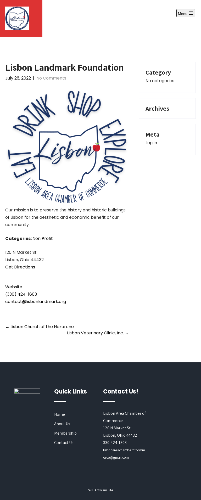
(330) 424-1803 (21, 294)
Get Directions (20, 267)
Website (13, 287)
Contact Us (64, 442)
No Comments (51, 78)
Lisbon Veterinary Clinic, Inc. (98, 333)
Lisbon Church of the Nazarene (39, 327)
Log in (151, 143)
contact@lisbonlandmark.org (35, 302)
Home (59, 414)
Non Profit (42, 238)
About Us (62, 423)
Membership (65, 433)
